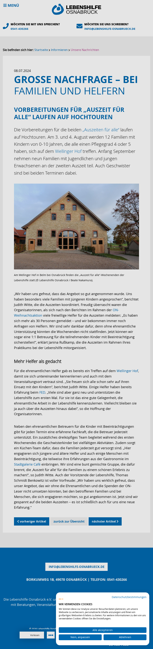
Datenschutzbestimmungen (129, 597)
